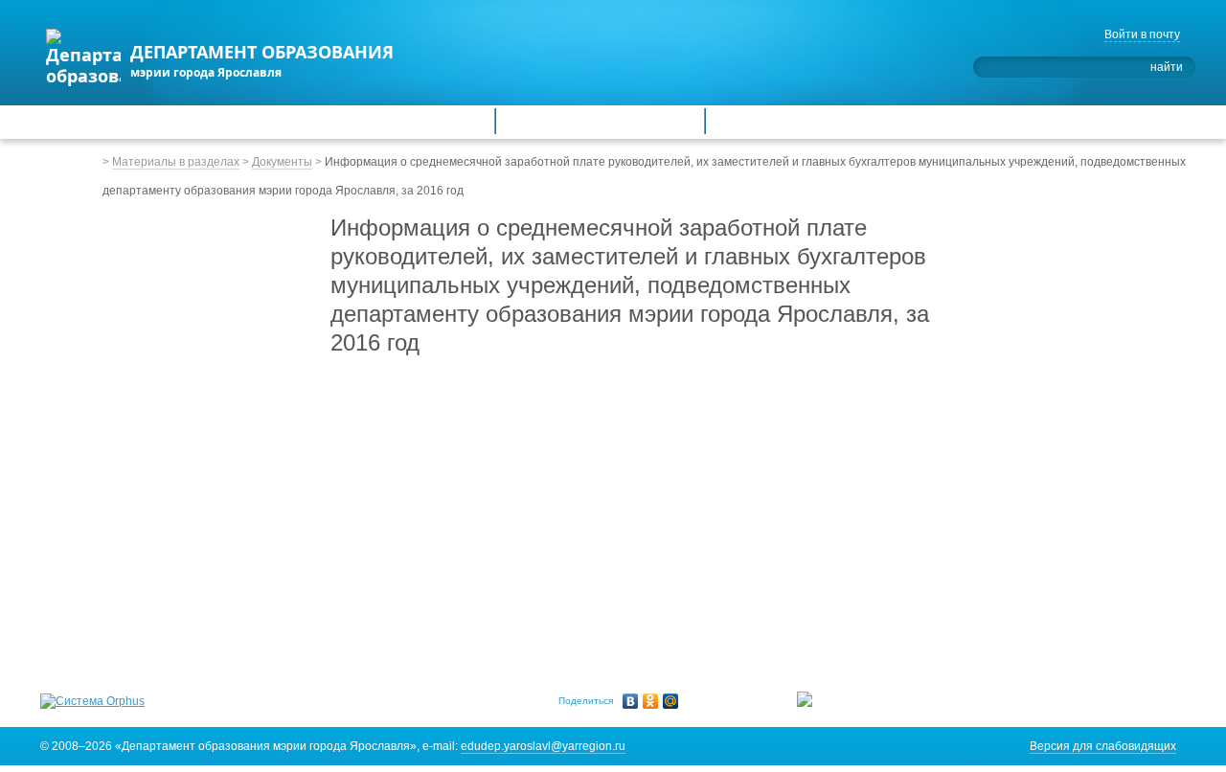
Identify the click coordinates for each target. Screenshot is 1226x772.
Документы (282, 162)
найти (1166, 67)
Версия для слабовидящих (1103, 746)
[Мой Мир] (671, 701)
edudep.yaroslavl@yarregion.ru (543, 746)
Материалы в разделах (175, 162)
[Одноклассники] (651, 701)
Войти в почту (1142, 34)
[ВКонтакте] (631, 701)
